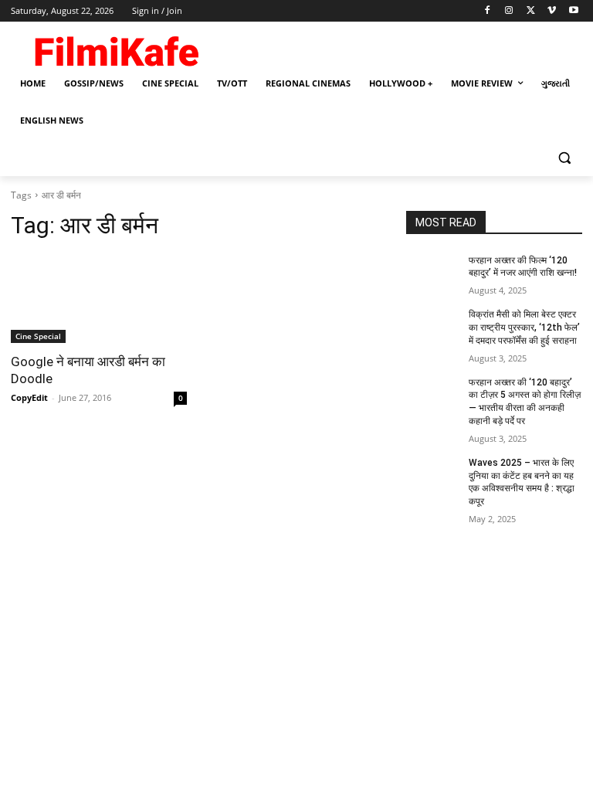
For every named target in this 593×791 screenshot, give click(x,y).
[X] (531, 11)
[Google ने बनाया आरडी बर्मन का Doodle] (99, 299)
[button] (564, 158)
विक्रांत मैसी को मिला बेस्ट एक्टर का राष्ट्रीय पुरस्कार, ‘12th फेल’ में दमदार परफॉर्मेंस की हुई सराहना (524, 327)
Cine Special (38, 336)
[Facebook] (487, 11)
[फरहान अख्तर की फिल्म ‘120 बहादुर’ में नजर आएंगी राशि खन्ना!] (432, 272)
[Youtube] (573, 11)
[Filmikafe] (116, 48)
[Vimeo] (552, 11)
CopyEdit (29, 397)
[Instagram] (509, 11)
